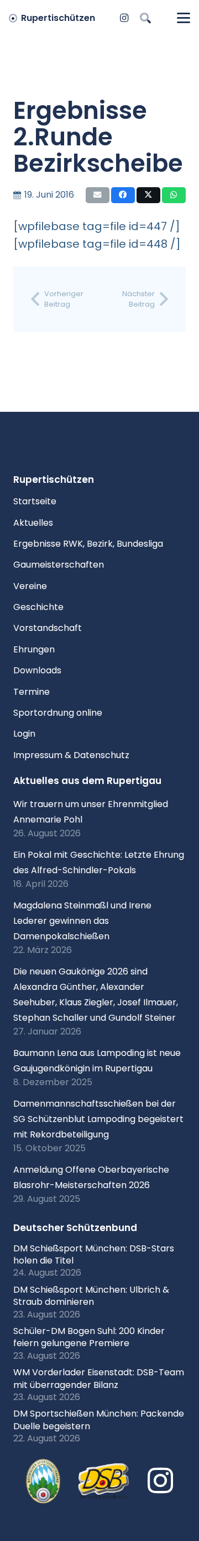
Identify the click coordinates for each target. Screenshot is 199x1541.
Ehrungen (34, 649)
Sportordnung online (57, 712)
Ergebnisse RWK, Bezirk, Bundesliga (88, 543)
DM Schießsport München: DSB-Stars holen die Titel (93, 1254)
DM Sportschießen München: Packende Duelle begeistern (98, 1419)
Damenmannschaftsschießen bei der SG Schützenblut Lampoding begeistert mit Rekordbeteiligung (98, 1119)
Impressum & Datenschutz (71, 755)
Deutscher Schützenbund (75, 1227)
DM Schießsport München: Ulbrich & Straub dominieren (91, 1295)
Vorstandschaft (47, 628)
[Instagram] (124, 18)
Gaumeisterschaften (58, 564)
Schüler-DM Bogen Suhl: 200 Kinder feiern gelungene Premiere (89, 1337)
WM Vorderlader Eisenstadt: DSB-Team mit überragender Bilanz (98, 1378)
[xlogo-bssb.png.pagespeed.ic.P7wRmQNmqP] (43, 1481)
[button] (145, 18)
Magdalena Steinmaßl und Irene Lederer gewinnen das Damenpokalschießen (82, 921)
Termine (31, 691)
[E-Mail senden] (97, 195)
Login (24, 733)
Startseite (34, 501)
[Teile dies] (123, 195)
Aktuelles (33, 522)
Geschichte (38, 607)
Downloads (37, 670)
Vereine (30, 586)
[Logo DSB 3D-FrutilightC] (104, 1481)
